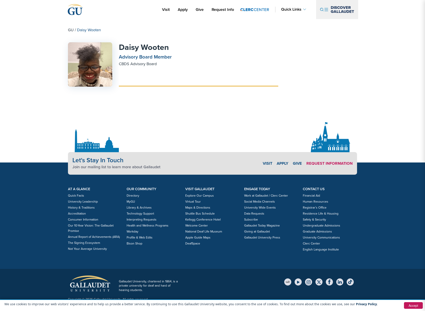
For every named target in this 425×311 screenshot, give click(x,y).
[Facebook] (329, 282)
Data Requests (254, 213)
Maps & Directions (197, 207)
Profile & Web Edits (140, 237)
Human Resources (315, 201)
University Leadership (83, 201)
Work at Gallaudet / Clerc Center (266, 195)
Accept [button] (413, 305)
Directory (133, 195)
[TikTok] (350, 282)
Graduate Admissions (317, 231)
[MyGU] (287, 282)
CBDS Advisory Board (138, 64)
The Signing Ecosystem (84, 243)
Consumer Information (83, 219)
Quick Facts (76, 195)
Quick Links (291, 9)
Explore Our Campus (199, 195)
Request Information (329, 163)
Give (200, 9)
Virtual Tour (193, 201)
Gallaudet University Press (262, 237)
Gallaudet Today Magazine (262, 225)
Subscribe (251, 219)
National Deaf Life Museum (203, 231)
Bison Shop (134, 243)
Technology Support (140, 213)
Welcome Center (196, 225)
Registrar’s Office (314, 207)
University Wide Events (260, 207)
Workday (132, 231)
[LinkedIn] (339, 282)
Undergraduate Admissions (321, 225)
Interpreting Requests (141, 219)
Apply (183, 9)
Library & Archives (139, 207)
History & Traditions (81, 207)
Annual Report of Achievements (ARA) (94, 237)
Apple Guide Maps (198, 237)
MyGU (131, 201)
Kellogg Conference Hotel (203, 219)
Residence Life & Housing (320, 213)
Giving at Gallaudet (257, 231)
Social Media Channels (259, 201)
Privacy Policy (366, 304)
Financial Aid (311, 195)
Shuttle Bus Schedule (200, 213)
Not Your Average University (87, 248)
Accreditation (77, 213)
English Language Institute (321, 249)
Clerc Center (311, 243)
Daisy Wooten (144, 47)
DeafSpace (192, 243)
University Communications (321, 237)
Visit (166, 9)
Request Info (223, 9)
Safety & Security (314, 219)
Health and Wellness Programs (147, 225)
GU (71, 30)
